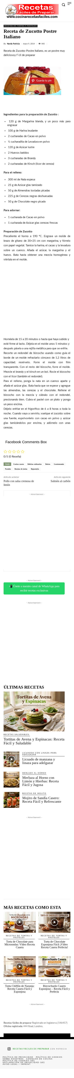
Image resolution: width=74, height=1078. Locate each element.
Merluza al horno (34, 773)
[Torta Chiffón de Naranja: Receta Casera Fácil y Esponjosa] (20, 966)
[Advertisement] (37, 298)
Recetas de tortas (21, 469)
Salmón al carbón (60, 481)
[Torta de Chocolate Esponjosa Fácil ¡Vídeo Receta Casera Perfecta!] (54, 922)
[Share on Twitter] (22, 1073)
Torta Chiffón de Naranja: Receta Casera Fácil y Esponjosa (19, 988)
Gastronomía (59, 464)
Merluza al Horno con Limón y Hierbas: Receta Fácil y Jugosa (40, 781)
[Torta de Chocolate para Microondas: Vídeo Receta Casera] (20, 922)
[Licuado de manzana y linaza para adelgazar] (11, 759)
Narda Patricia (13, 44)
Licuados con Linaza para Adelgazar (39, 754)
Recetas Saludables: (17, 734)
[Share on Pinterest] (37, 1073)
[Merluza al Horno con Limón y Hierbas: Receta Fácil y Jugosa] (11, 779)
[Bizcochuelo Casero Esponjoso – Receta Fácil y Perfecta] (54, 966)
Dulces (47, 464)
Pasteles (8, 469)
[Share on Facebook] (7, 1073)
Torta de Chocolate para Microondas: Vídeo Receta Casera (19, 944)
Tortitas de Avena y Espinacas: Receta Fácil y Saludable (34, 741)
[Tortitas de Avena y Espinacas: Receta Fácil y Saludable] (34, 711)
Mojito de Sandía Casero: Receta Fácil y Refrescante (41, 799)
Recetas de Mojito (34, 793)
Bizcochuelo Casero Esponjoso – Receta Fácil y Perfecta (54, 988)
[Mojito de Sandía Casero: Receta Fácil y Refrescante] (11, 800)
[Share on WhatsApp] (51, 1073)
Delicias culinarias (34, 464)
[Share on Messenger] (66, 1073)
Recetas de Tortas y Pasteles (20, 26)
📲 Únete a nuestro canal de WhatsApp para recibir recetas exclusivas (34, 588)
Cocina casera (18, 464)
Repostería (35, 469)
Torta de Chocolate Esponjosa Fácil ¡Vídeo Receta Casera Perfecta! (54, 944)
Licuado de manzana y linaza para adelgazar (38, 761)
